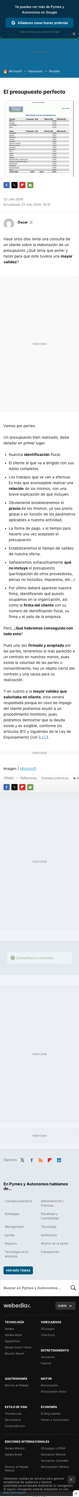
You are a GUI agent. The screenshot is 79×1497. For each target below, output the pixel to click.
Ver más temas (18, 1270)
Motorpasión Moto (53, 1391)
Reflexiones (28, 778)
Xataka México (15, 1448)
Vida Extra (48, 1335)
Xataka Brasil (13, 1454)
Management (14, 1226)
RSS (40, 1159)
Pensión (54, 71)
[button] (25, 222)
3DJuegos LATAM (53, 1448)
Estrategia (12, 1214)
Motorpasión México (55, 1467)
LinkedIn (59, 1159)
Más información (15, 1492)
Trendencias (13, 1413)
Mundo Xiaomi (14, 1353)
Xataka (9, 1328)
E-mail (30, 185)
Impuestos (35, 71)
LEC (43, 737)
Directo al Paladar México (17, 1468)
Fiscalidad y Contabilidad (50, 1216)
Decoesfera (13, 1419)
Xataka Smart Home (18, 1347)
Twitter (14, 185)
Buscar (73, 1288)
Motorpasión (49, 1385)
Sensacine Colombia (54, 1460)
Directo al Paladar (17, 1385)
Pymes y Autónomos (55, 1419)
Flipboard (22, 185)
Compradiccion (15, 1426)
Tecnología (48, 1226)
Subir (62, 1306)
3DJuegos (48, 1328)
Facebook (7, 185)
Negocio (11, 1243)
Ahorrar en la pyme (54, 1243)
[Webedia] (17, 1308)
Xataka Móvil (13, 1335)
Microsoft (15, 71)
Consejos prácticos (54, 778)
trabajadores (50, 1252)
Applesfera (12, 1341)
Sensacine (48, 1357)
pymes (9, 1235)
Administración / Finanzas (52, 1203)
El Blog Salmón (51, 1413)
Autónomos (49, 1235)
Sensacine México (53, 1454)
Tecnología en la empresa (16, 1254)
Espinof (46, 1363)
